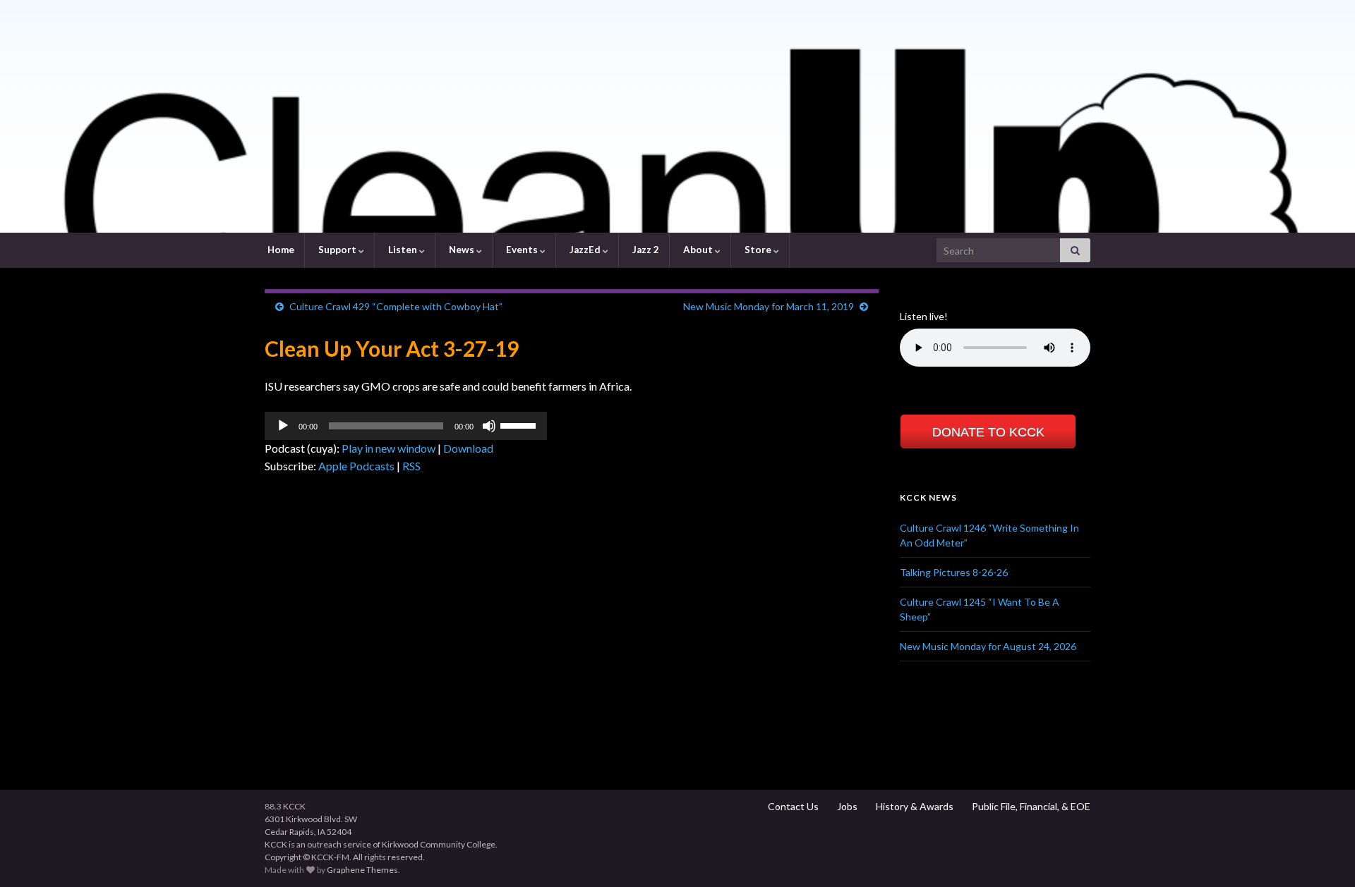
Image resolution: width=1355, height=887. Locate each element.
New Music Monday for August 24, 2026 (988, 646)
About (698, 249)
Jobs (846, 806)
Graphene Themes (362, 869)
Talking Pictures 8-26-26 (954, 572)
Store (757, 249)
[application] (406, 426)
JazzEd (585, 249)
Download (468, 448)
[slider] (520, 424)
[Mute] (489, 426)
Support (337, 249)
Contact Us (792, 806)
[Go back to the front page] (677, 116)
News (461, 249)
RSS (411, 465)
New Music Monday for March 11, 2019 (768, 306)
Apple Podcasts (356, 465)
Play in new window (388, 448)
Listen (402, 249)
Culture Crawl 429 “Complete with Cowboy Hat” (395, 306)
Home (279, 249)
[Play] (283, 426)
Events (522, 249)
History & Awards (913, 806)
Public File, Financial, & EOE (1030, 806)
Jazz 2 (644, 249)
